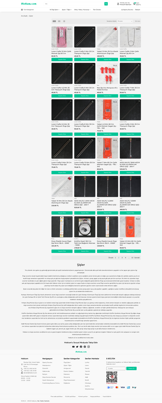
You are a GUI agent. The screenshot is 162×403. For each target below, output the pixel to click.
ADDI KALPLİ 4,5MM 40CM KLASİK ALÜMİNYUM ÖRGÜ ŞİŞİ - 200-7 (107, 204)
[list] (64, 21)
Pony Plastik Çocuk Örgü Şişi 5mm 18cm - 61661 (61, 242)
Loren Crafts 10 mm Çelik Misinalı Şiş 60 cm (61, 52)
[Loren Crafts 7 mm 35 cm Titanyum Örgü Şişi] (130, 73)
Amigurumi (67, 368)
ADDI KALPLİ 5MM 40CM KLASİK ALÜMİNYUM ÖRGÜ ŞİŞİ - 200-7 (130, 164)
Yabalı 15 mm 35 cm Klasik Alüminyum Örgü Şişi (61, 202)
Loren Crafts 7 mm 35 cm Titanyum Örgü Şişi (130, 89)
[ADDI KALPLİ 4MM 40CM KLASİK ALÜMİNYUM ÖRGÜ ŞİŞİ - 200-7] (84, 186)
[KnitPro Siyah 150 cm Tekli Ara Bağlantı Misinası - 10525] (84, 226)
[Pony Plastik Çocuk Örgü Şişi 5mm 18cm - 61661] (62, 226)
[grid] (54, 21)
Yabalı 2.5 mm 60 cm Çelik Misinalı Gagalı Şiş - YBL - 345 (130, 243)
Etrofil (87, 380)
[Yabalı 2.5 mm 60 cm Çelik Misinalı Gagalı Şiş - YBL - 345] (130, 226)
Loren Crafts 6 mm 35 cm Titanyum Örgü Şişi (84, 89)
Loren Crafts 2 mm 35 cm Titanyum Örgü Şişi (130, 125)
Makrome (67, 374)
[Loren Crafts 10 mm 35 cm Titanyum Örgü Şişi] (84, 148)
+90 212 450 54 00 (30, 369)
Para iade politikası (57, 396)
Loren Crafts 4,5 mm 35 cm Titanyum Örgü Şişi (60, 89)
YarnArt (87, 371)
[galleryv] (59, 21)
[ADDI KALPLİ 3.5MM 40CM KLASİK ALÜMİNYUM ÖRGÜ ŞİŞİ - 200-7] (130, 186)
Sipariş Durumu (47, 362)
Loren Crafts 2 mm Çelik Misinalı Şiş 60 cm (129, 52)
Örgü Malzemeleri (69, 380)
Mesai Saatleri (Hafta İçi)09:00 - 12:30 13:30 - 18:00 (29, 378)
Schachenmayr (89, 389)
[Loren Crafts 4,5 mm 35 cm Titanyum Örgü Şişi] (62, 73)
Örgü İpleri (67, 362)
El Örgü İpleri (54, 10)
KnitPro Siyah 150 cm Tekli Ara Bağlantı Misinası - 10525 (84, 243)
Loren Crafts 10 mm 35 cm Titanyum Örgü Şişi (84, 163)
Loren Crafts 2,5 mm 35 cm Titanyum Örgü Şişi (60, 125)
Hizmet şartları (83, 396)
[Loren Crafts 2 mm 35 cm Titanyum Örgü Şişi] (130, 109)
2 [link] (118, 258)
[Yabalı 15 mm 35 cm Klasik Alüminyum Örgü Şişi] (62, 186)
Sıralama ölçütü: (112, 21)
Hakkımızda (46, 371)
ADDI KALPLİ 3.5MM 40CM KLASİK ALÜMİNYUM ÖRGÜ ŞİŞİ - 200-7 (130, 204)
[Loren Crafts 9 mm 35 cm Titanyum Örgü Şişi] (62, 148)
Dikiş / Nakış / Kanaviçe (81, 10)
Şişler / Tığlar (66, 10)
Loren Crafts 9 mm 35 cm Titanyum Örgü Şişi (61, 163)
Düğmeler (67, 383)
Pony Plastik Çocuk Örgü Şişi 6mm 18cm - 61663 (107, 242)
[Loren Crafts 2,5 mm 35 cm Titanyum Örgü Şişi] (62, 109)
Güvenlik (45, 368)
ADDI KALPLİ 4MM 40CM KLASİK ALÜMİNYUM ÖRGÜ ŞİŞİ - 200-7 (84, 203)
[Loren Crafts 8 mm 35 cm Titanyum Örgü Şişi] (84, 109)
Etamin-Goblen (68, 371)
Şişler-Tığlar (68, 365)
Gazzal (87, 368)
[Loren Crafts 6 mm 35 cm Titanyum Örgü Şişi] (84, 73)
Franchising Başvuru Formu (51, 383)
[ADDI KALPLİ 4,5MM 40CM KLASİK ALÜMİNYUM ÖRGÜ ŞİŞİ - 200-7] (107, 186)
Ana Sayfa (24, 16)
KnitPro (87, 386)
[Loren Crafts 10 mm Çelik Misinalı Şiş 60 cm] (62, 37)
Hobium (33, 401)
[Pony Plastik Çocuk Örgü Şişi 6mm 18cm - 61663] (107, 226)
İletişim (44, 374)
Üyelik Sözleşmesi (48, 380)
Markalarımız (46, 365)
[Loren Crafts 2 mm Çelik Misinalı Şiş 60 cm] (130, 37)
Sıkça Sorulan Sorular (49, 377)
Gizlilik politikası (70, 396)
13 (132, 258)
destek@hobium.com (30, 373)
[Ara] (106, 3)
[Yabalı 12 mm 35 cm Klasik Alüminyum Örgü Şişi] (107, 37)
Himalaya (88, 383)
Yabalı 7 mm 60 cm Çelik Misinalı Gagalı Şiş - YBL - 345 (107, 164)
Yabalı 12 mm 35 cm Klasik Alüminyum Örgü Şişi (107, 52)
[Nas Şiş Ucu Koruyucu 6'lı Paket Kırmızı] (107, 73)
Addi (86, 377)
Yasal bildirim (107, 396)
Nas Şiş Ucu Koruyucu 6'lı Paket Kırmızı (107, 89)
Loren (87, 365)
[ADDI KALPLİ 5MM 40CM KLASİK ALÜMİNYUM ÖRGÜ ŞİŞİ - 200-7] (130, 148)
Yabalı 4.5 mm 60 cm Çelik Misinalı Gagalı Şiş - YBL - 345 (107, 126)
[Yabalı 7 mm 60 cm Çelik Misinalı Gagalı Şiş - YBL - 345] (107, 148)
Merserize (67, 377)
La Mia (87, 362)
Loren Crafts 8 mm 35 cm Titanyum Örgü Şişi (84, 125)
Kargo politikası (95, 396)
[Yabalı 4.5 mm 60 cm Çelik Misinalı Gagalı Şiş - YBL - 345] (107, 109)
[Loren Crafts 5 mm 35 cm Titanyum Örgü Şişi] (84, 37)
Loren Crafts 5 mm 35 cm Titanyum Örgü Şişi (84, 52)
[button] (137, 4)
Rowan (87, 374)
